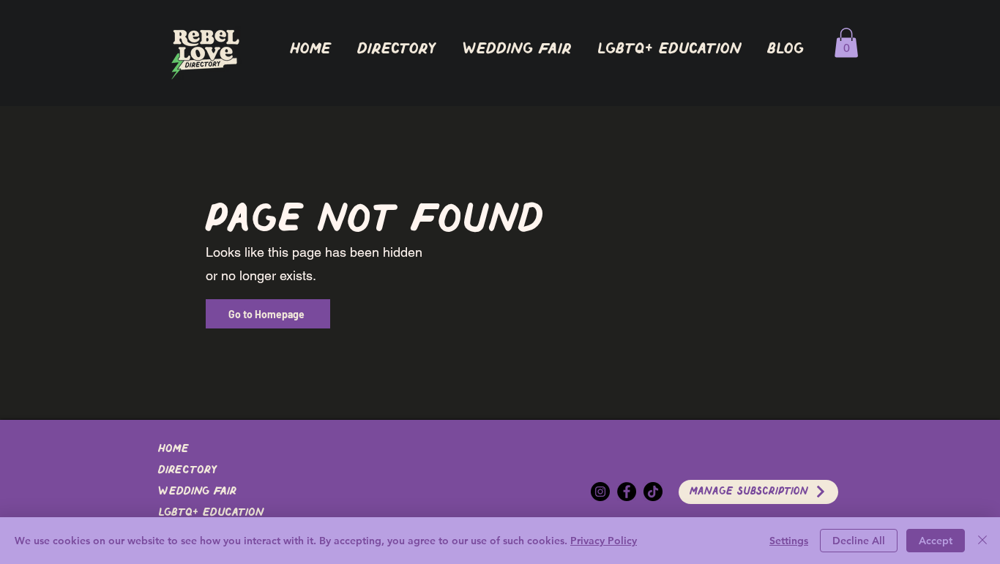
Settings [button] (788, 540)
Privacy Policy (603, 540)
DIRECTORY (187, 470)
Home (173, 449)
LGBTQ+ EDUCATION (211, 513)
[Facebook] (626, 491)
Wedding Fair (197, 491)
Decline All (858, 540)
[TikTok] (653, 491)
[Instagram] (600, 491)
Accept (935, 540)
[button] (396, 49)
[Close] (982, 540)
